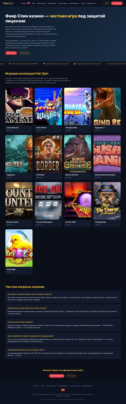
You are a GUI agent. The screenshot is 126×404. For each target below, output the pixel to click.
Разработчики (91, 3)
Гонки (33, 3)
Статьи (83, 3)
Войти (106, 3)
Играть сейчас (11, 53)
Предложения (52, 3)
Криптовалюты (74, 3)
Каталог (25, 3)
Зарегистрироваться (57, 375)
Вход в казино (71, 375)
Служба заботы (63, 3)
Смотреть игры (24, 53)
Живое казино (41, 3)
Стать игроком (117, 3)
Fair (8, 3)
